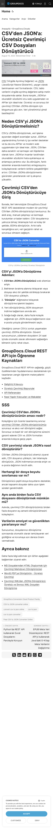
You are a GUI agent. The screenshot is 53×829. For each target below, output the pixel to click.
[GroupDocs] (15, 3)
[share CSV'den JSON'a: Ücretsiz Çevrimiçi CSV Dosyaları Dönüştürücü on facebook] (29, 655)
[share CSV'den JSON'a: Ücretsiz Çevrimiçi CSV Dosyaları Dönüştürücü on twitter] (14, 655)
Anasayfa (6, 28)
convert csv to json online (14, 609)
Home (6, 11)
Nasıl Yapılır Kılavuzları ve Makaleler (22, 397)
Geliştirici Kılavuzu (13, 384)
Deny (37, 820)
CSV (4, 81)
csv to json (32, 609)
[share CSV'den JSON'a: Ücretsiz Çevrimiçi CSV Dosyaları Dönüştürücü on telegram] (40, 655)
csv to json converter (12, 614)
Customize (16, 820)
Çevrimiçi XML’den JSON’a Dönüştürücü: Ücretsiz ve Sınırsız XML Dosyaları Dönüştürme (25, 585)
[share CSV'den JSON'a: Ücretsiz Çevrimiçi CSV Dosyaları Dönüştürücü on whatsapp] (35, 655)
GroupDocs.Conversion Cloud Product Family (22, 599)
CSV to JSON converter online (16, 604)
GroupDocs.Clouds (21, 28)
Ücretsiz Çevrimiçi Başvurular (19, 388)
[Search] (50, 3)
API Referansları (12, 392)
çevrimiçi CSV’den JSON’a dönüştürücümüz (24, 424)
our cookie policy (17, 808)
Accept (26, 814)
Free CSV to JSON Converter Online (18, 619)
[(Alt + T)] (12, 11)
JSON (41, 81)
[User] (45, 3)
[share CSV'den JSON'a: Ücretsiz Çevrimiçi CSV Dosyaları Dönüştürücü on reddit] (24, 655)
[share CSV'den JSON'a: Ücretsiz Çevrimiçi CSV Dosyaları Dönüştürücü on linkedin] (19, 655)
